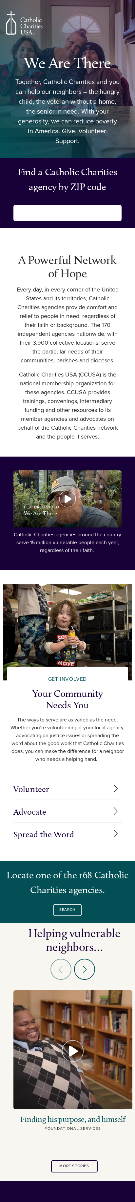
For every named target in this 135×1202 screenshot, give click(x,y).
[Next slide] (84, 969)
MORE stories (74, 1166)
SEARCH (67, 909)
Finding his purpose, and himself (72, 1119)
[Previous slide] (60, 969)
